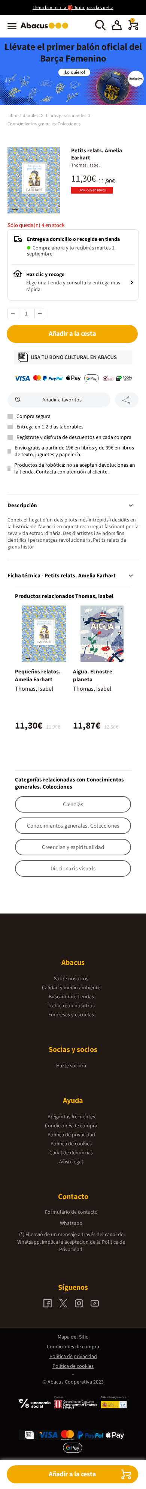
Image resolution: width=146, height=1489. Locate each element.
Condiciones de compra (71, 1126)
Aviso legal (71, 1162)
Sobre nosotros (71, 979)
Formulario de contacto (71, 1212)
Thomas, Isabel (85, 165)
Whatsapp (71, 1223)
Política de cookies (71, 1144)
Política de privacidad (71, 1135)
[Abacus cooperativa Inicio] (46, 29)
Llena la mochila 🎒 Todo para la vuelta (73, 8)
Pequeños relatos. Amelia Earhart (38, 676)
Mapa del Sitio (73, 1337)
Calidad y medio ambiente (71, 988)
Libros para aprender (66, 116)
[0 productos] (133, 28)
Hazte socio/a (71, 1066)
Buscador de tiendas (71, 997)
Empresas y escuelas (71, 1015)
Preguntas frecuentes (71, 1117)
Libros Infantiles (23, 116)
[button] (117, 26)
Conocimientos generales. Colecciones (43, 124)
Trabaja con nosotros (71, 1006)
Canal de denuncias (71, 1153)
